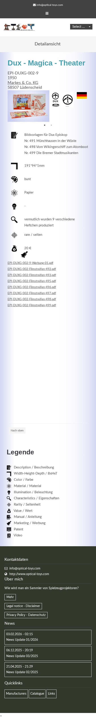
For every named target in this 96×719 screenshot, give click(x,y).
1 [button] (44, 125)
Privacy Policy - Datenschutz (26, 615)
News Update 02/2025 (22, 672)
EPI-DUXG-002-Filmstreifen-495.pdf (32, 281)
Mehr (10, 597)
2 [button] (51, 125)
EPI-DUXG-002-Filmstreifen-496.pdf (32, 287)
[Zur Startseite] (19, 27)
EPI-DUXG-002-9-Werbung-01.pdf (30, 263)
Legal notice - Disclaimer (23, 606)
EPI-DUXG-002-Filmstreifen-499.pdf (32, 305)
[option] (29, 106)
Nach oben (17, 430)
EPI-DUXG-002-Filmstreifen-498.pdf (32, 299)
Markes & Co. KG (23, 83)
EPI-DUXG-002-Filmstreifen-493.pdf (32, 275)
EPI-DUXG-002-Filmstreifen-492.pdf (32, 269)
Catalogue (37, 693)
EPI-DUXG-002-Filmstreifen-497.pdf (32, 293)
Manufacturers (16, 693)
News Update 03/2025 (22, 656)
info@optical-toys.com (49, 5)
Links (51, 693)
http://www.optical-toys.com (29, 574)
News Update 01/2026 (22, 639)
